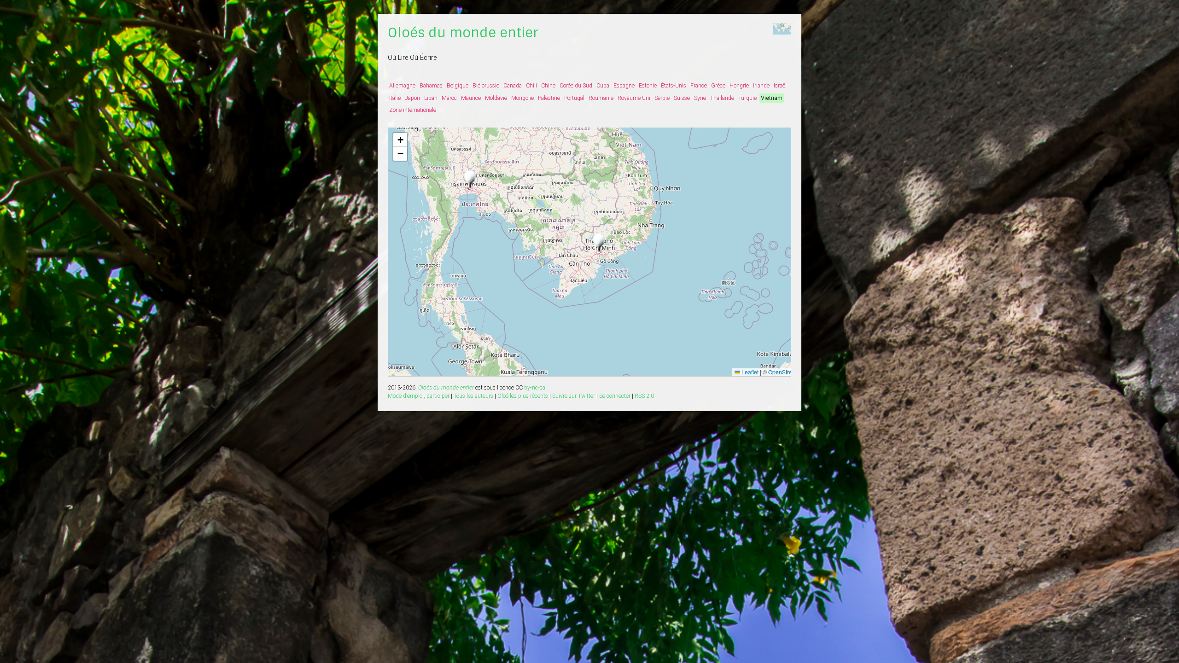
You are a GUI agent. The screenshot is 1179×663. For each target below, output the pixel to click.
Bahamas (431, 85)
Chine (548, 85)
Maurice (471, 98)
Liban (431, 98)
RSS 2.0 (644, 396)
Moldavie (496, 98)
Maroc (449, 98)
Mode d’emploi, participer (418, 396)
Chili (531, 85)
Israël (780, 85)
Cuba (602, 85)
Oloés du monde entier (463, 32)
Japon (412, 98)
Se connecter (614, 396)
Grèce (718, 85)
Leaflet (749, 372)
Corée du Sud (576, 85)
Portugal (574, 98)
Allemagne (402, 85)
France (698, 85)
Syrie (700, 98)
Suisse (682, 98)
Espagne (624, 85)
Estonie (648, 85)
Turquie (747, 98)
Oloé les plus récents (522, 396)
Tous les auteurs (473, 396)
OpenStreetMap (788, 372)
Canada (512, 85)
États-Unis (673, 85)
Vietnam (771, 98)
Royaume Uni (634, 98)
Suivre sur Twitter (573, 396)
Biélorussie (486, 85)
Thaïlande (722, 98)
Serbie (662, 98)
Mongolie (522, 98)
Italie (395, 98)
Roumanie (601, 98)
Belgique (457, 85)
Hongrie (739, 85)
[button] (599, 242)
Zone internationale (412, 110)
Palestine (549, 98)
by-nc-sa (534, 387)
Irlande (761, 85)
